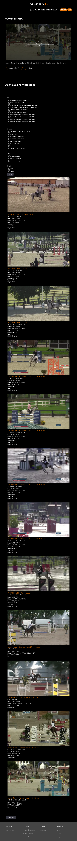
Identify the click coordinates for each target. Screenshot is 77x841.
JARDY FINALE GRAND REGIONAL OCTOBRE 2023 (26, 485)
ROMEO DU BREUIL (17, 754)
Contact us (43, 830)
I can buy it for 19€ (39, 46)
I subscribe (30, 68)
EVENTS (41, 10)
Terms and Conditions (29, 830)
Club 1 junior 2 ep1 (13, 699)
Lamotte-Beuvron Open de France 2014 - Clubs (24, 647)
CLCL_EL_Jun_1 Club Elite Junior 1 (17, 800)
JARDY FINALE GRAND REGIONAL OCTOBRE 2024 (26, 376)
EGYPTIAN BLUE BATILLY (19, 220)
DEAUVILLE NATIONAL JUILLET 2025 (20, 214)
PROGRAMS (51, 10)
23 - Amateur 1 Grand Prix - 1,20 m (18, 270)
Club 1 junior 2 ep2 (13, 649)
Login (69, 9)
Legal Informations (28, 833)
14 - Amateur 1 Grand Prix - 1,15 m (18, 595)
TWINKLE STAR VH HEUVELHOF (21, 703)
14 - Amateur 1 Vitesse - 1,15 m (16, 324)
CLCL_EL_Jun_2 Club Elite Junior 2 (17, 750)
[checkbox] (19, 100)
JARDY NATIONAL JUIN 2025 (18, 268)
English (59, 833)
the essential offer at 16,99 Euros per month (40, 44)
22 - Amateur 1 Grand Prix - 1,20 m (18, 378)
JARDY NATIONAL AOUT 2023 (19, 593)
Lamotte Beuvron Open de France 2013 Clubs (23, 748)
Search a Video (10, 830)
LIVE (35, 10)
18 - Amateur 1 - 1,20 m (14, 216)
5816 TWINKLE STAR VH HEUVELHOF (23, 653)
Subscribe (64, 9)
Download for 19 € (14, 68)
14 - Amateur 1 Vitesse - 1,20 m (16, 432)
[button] (10, 174)
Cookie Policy (26, 837)
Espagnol (59, 837)
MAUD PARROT (15, 218)
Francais (59, 830)
